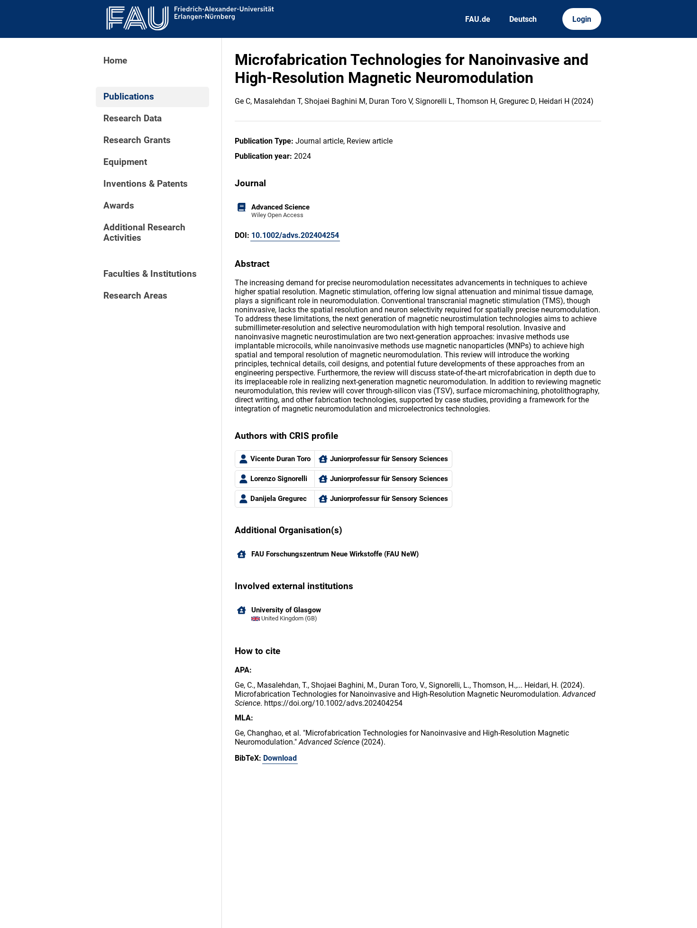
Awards (118, 205)
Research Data (132, 118)
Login (581, 19)
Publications (128, 96)
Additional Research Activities (144, 232)
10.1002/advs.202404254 (295, 235)
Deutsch (523, 19)
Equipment (125, 162)
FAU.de (477, 19)
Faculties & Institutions (150, 274)
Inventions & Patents (145, 184)
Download (280, 758)
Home (115, 60)
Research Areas (135, 296)
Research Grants (137, 140)
